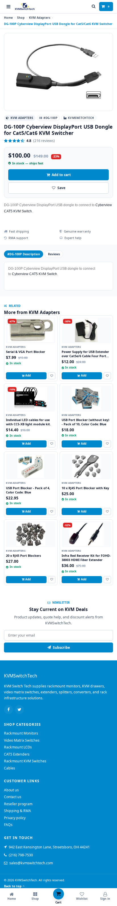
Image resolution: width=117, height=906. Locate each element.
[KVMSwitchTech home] (25, 6)
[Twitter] (19, 709)
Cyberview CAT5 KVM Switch (34, 274)
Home (8, 18)
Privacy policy (15, 817)
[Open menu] (8, 6)
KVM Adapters (39, 18)
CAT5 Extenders (17, 754)
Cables (9, 768)
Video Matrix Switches (21, 740)
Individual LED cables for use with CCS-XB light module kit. (28, 422)
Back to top (13, 886)
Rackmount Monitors (21, 733)
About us (11, 790)
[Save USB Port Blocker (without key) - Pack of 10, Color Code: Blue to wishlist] (107, 443)
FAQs (8, 824)
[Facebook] (8, 709)
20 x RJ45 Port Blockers (23, 555)
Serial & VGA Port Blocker (25, 352)
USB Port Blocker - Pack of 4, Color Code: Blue (28, 490)
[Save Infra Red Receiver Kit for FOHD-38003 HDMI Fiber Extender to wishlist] (107, 579)
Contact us (12, 796)
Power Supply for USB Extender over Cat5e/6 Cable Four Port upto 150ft (85, 356)
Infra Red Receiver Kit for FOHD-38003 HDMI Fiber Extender (86, 557)
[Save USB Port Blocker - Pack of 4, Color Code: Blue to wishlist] (51, 511)
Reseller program (18, 804)
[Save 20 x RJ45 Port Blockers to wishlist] (51, 579)
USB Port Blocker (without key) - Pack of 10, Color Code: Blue (85, 422)
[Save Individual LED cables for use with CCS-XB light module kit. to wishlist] (51, 443)
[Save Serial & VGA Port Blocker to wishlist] (51, 375)
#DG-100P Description (23, 254)
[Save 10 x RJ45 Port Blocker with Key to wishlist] (107, 511)
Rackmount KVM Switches (25, 761)
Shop (21, 18)
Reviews (54, 254)
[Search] (93, 6)
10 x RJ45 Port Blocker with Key (85, 488)
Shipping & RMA (17, 810)
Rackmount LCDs (18, 747)
